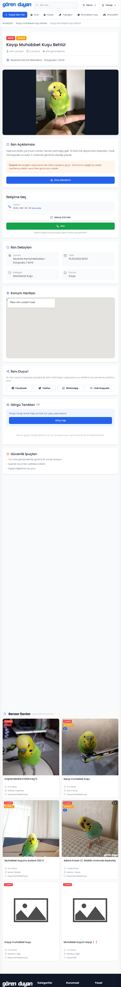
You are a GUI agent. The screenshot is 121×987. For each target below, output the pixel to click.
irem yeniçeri (17, 51)
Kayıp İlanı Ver (17, 14)
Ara (62, 226)
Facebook (21, 388)
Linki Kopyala (101, 388)
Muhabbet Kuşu (89, 14)
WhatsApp (72, 388)
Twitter (46, 388)
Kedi (36, 14)
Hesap (109, 5)
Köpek (50, 14)
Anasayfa (8, 23)
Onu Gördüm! (62, 180)
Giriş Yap (60, 420)
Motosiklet (112, 14)
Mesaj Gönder (62, 217)
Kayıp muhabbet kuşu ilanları (31, 23)
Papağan (67, 14)
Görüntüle (36, 208)
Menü (89, 5)
